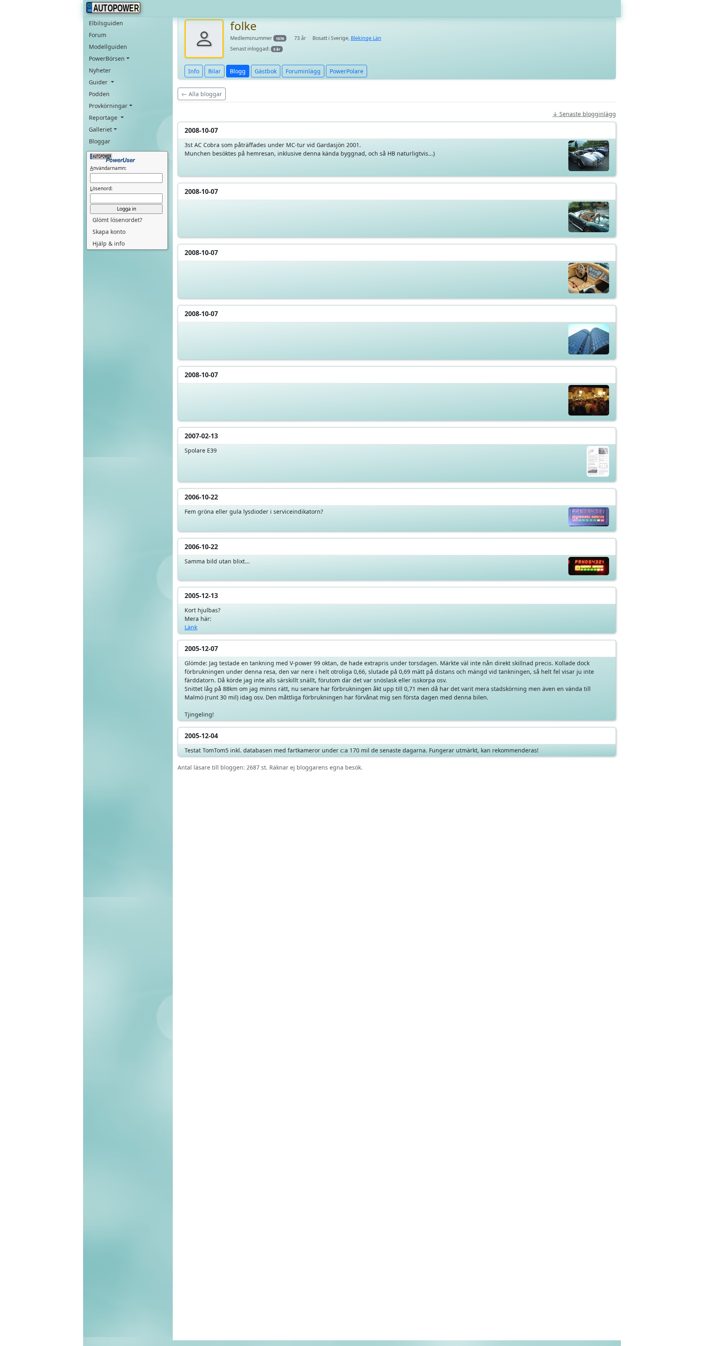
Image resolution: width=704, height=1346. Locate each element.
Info (193, 71)
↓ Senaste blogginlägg (584, 114)
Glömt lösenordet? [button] (117, 220)
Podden (99, 94)
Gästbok (266, 71)
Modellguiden (108, 47)
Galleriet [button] (100, 129)
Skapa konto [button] (108, 231)
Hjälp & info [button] (108, 243)
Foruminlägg (303, 71)
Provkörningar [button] (108, 106)
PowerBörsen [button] (107, 58)
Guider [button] (99, 82)
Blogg (238, 71)
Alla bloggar (204, 94)
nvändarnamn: (108, 168)
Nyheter (100, 70)
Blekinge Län (366, 38)
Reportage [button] (104, 117)
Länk (191, 627)
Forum (97, 35)
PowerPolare (346, 71)
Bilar (214, 71)
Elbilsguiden (106, 23)
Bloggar (99, 141)
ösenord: (101, 188)
